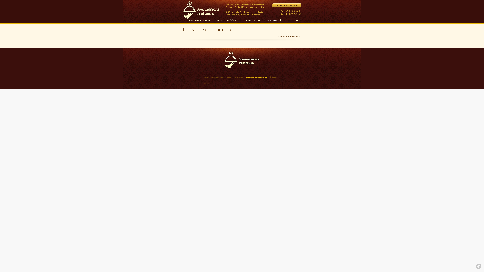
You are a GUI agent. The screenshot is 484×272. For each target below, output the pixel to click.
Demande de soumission (292, 36)
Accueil (280, 36)
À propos (284, 20)
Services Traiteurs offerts (200, 20)
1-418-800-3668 (292, 14)
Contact (296, 20)
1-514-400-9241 (292, 10)
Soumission (272, 20)
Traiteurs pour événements (228, 20)
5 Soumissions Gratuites (286, 5)
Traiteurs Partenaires (253, 20)
